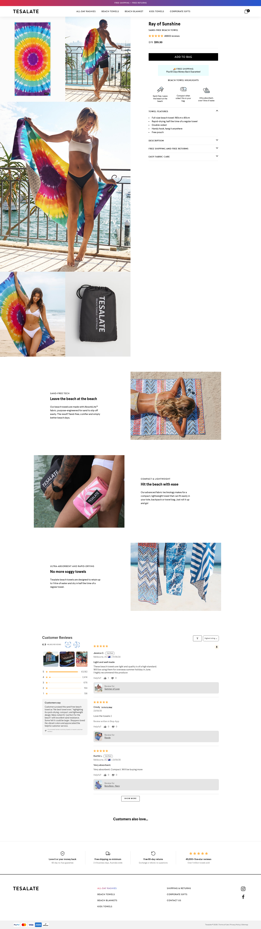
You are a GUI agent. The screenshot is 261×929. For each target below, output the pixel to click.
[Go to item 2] (67, 659)
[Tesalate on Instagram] (243, 889)
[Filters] (197, 638)
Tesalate (208, 925)
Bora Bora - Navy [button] (112, 786)
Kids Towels (104, 906)
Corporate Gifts (177, 894)
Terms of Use (224, 925)
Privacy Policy (235, 925)
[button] (156, 36)
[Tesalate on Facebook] (244, 897)
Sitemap (245, 925)
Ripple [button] (108, 738)
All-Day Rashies (107, 888)
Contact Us (174, 900)
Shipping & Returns (179, 888)
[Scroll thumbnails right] (83, 659)
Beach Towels (106, 894)
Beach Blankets (107, 900)
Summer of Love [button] (112, 689)
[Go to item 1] (50, 659)
